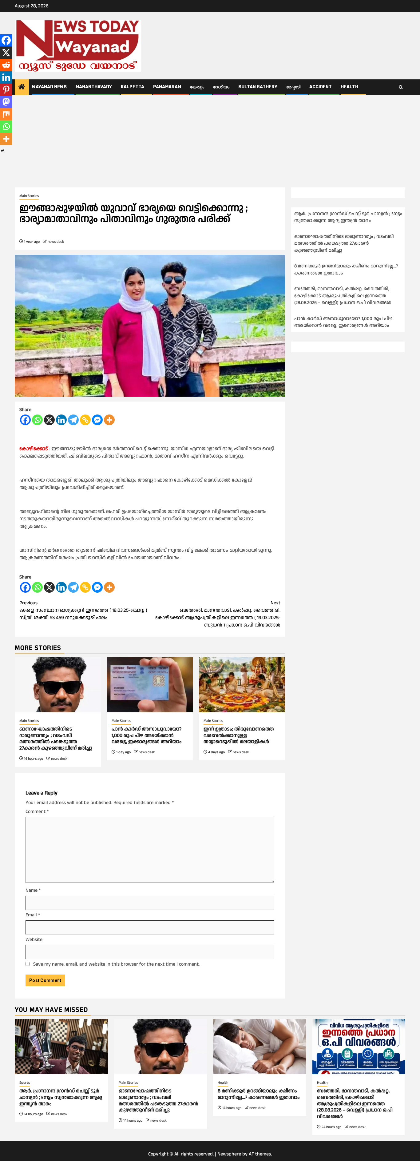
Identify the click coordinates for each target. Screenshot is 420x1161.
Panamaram (167, 87)
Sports (24, 1082)
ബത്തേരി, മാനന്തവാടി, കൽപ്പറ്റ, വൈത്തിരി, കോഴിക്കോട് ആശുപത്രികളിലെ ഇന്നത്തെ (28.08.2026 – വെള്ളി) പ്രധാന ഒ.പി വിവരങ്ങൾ (343, 296)
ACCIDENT (320, 87)
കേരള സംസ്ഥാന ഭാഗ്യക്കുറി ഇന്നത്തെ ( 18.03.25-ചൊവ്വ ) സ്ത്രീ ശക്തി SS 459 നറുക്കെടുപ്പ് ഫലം (83, 610)
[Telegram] (73, 419)
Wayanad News (49, 87)
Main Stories (29, 195)
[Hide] (2, 150)
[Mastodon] (6, 102)
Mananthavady (94, 87)
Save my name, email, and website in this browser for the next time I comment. (116, 964)
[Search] (401, 87)
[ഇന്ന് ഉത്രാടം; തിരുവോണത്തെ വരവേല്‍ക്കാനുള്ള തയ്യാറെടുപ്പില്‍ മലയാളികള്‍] (242, 684)
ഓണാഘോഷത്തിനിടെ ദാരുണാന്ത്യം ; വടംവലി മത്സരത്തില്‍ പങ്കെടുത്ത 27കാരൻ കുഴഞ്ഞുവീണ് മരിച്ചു (55, 739)
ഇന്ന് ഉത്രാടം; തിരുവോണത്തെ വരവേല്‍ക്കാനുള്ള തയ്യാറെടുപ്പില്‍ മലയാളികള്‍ (239, 736)
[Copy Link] (85, 419)
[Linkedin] (61, 419)
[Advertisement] (210, 141)
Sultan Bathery (257, 87)
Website (34, 939)
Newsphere (229, 1154)
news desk (56, 241)
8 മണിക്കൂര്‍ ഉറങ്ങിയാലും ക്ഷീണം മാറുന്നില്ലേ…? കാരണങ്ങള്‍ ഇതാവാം (259, 1094)
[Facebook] (25, 419)
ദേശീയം (221, 87)
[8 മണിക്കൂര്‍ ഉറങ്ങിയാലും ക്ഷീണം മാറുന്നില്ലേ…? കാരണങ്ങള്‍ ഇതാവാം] (259, 1046)
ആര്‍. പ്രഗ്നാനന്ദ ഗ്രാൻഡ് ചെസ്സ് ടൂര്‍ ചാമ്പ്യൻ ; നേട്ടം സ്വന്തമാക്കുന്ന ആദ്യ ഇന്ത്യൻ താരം (348, 217)
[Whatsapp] (37, 419)
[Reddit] (6, 65)
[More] (109, 419)
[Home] (21, 87)
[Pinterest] (6, 89)
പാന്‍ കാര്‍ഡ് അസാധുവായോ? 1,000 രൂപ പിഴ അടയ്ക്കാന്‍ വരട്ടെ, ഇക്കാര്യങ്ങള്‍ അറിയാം (147, 736)
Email (33, 915)
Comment (37, 811)
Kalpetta (132, 87)
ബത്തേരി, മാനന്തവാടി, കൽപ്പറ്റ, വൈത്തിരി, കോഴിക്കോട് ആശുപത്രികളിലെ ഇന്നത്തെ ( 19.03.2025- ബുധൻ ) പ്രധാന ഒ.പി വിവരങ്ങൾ (217, 614)
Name (33, 890)
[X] (49, 419)
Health (349, 87)
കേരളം (197, 87)
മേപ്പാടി (293, 87)
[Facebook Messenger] (97, 419)
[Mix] (6, 114)
